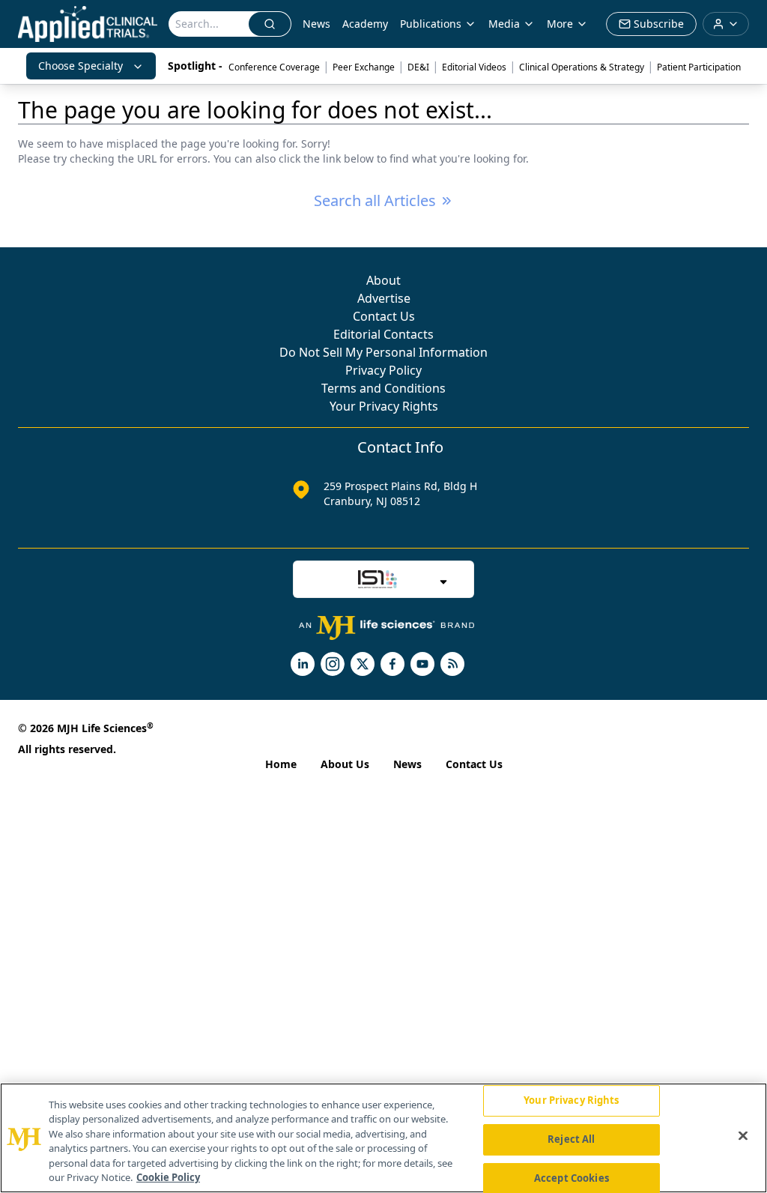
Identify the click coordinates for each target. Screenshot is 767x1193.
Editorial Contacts (383, 334)
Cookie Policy (168, 1177)
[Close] (743, 1136)
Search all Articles (375, 200)
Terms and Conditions (383, 388)
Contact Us (384, 316)
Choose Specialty (80, 65)
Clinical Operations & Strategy (581, 67)
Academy (365, 23)
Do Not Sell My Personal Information (383, 352)
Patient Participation (699, 67)
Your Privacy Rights (384, 406)
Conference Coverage (274, 67)
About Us (345, 764)
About (383, 280)
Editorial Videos (474, 67)
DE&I (418, 67)
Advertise (383, 298)
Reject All (571, 1139)
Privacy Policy (383, 370)
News (316, 23)
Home (281, 764)
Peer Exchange (364, 67)
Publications (430, 23)
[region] (383, 1138)
